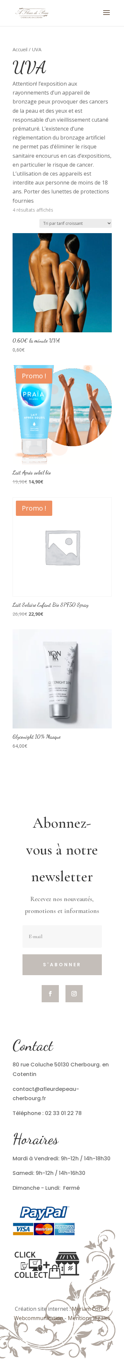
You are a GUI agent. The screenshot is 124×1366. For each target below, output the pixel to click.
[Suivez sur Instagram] (74, 993)
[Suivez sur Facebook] (50, 993)
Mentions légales (89, 1318)
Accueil (20, 49)
